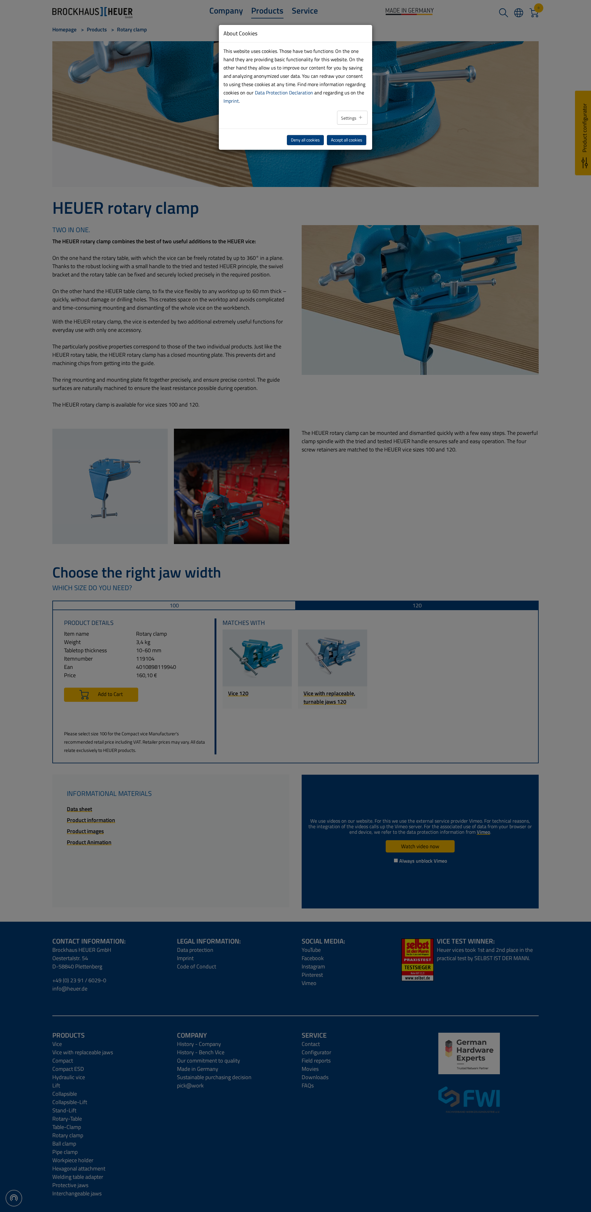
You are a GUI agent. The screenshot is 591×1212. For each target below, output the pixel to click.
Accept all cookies (346, 140)
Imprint (231, 101)
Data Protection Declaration (284, 92)
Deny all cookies (305, 140)
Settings (349, 118)
